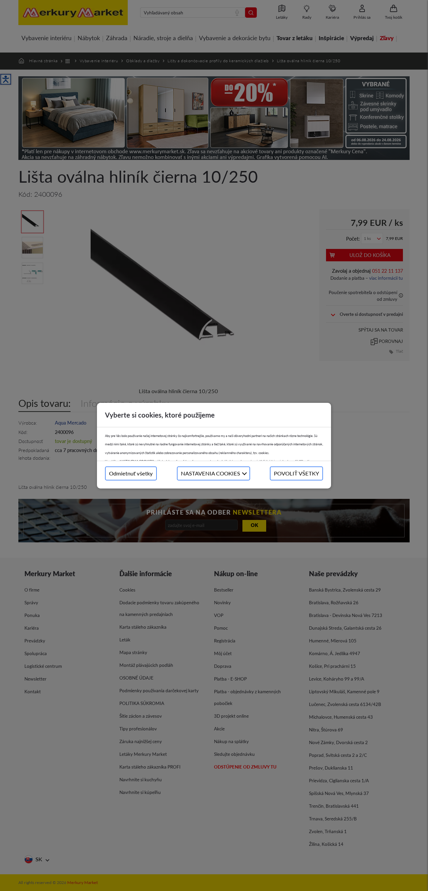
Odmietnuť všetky (131, 473)
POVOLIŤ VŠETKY (296, 473)
